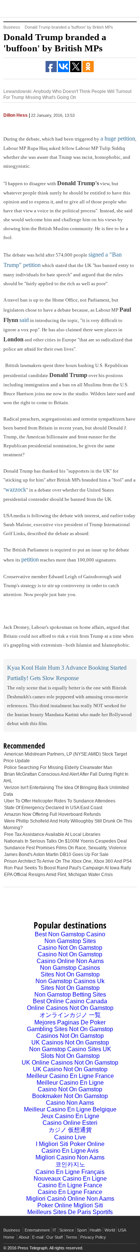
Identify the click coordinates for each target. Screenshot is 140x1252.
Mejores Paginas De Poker (70, 1022)
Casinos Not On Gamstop (70, 1036)
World (110, 1230)
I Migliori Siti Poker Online (70, 1144)
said (24, 320)
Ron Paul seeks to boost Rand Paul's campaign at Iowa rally (67, 867)
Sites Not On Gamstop (70, 974)
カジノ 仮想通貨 (70, 1130)
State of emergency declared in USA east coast (53, 807)
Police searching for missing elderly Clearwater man (58, 767)
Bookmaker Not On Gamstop (70, 1096)
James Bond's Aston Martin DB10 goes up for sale (56, 854)
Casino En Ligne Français (70, 1172)
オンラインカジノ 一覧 (70, 1015)
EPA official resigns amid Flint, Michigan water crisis (58, 874)
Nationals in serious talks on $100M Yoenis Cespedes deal (65, 841)
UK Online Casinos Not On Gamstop (70, 1062)
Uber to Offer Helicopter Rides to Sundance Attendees (59, 801)
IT (54, 1230)
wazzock (15, 489)
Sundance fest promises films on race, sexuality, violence (65, 847)
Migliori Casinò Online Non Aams (70, 1198)
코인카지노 (70, 1164)
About (24, 1237)
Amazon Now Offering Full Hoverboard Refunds (52, 814)
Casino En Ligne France (70, 1185)
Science (66, 1230)
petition (30, 559)
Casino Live (70, 1137)
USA (122, 1230)
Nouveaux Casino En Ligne (70, 1178)
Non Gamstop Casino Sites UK (70, 1049)
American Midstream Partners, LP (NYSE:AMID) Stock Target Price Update (65, 757)
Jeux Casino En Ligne (70, 1116)
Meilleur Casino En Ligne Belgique (70, 1109)
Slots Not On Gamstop (70, 1056)
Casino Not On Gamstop (70, 947)
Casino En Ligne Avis (70, 1151)
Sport (82, 1230)
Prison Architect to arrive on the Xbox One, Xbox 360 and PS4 (68, 861)
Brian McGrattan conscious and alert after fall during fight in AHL (65, 777)
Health (95, 1230)
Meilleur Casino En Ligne (70, 1082)
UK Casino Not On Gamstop (70, 1069)
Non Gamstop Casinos (70, 968)
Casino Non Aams (70, 1103)
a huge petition (117, 138)
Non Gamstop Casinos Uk (70, 981)
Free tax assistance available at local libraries (52, 834)
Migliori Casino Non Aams (70, 1157)
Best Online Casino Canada (70, 1001)
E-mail (37, 1237)
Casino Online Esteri (70, 1123)
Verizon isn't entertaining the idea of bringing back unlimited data (66, 791)
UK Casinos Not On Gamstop (70, 1042)
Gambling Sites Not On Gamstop (70, 1029)
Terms (71, 1237)
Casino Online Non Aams (70, 961)
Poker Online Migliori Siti (70, 1205)
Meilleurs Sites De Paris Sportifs (70, 1212)
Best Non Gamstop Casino (70, 934)
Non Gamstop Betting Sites (70, 994)
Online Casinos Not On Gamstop (70, 1008)
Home (8, 1237)
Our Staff (54, 1237)
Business (11, 1230)
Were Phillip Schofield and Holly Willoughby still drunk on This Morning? (67, 824)
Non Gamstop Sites (70, 941)
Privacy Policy (93, 1237)
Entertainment (37, 1230)
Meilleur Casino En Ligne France (70, 1076)
